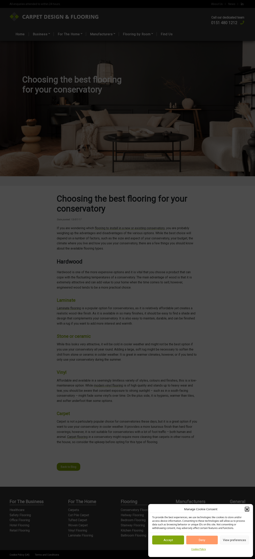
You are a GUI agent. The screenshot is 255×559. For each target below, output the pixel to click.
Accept (168, 540)
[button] (247, 509)
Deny (202, 540)
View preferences (234, 540)
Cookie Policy (198, 549)
